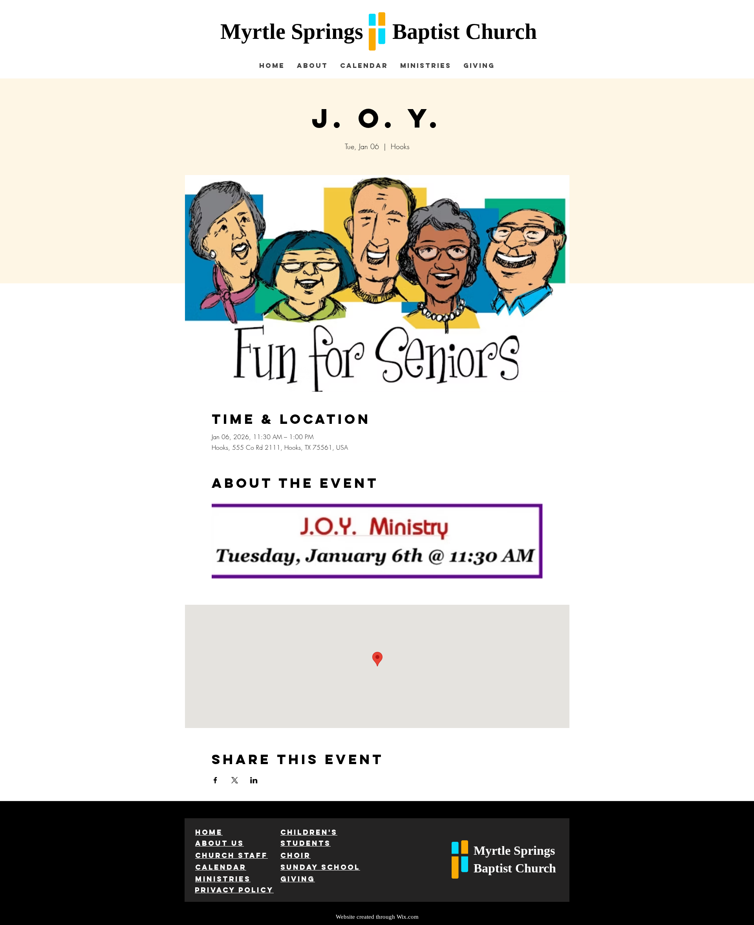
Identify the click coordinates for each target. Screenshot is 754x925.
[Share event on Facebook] (215, 780)
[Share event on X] (234, 780)
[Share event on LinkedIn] (254, 780)
